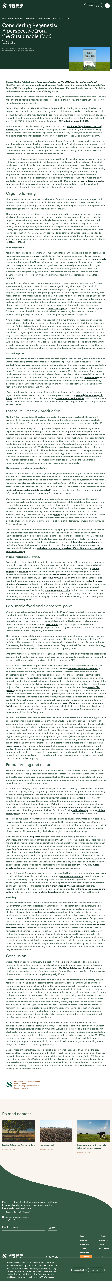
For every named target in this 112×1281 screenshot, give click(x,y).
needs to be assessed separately (22, 490)
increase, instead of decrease (83, 668)
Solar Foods (52, 624)
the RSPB (23, 571)
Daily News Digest (11, 1220)
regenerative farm (50, 578)
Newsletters (103, 1240)
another (99, 259)
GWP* (48, 490)
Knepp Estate (59, 574)
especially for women (17, 849)
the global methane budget (85, 542)
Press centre (84, 1253)
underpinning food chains (57, 590)
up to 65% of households (47, 892)
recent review (13, 746)
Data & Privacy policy (24, 1212)
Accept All (79, 1270)
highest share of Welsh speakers (66, 886)
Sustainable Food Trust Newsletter (17, 1217)
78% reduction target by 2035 (73, 121)
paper (83, 275)
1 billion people (32, 836)
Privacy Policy (30, 1274)
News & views (85, 1244)
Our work (83, 1248)
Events (101, 1244)
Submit (52, 1227)
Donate (90, 6)
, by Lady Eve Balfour (77, 968)
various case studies (45, 912)
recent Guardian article (71, 876)
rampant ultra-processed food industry (81, 807)
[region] (56, 1269)
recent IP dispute (70, 703)
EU (10, 242)
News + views (13, 18)
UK (18, 242)
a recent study (92, 377)
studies (71, 456)
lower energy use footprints (70, 398)
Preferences (96, 1270)
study (36, 256)
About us (83, 1240)
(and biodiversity (79, 810)
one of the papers (57, 308)
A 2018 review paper (73, 434)
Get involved (104, 1248)
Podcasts (102, 1236)
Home (4, 18)
